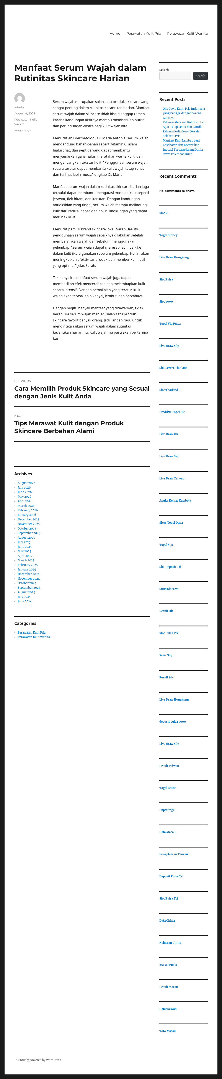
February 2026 (28, 510)
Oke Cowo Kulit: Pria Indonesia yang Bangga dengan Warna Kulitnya (184, 113)
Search (164, 70)
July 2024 (24, 597)
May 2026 (24, 497)
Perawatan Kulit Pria (143, 33)
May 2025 (24, 551)
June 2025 (25, 547)
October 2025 (27, 528)
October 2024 (27, 583)
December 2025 (28, 519)
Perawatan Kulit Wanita (187, 33)
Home (114, 33)
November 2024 (29, 578)
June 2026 (25, 492)
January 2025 (27, 569)
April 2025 (25, 556)
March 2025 (26, 560)
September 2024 (29, 588)
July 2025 (24, 542)
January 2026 (27, 515)
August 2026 (26, 483)
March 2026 (26, 506)
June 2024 (25, 601)
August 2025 (26, 538)
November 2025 (29, 524)
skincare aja (22, 130)
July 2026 (24, 487)
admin (19, 107)
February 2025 (28, 565)
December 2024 (28, 574)
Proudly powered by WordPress (39, 1060)
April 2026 (25, 501)
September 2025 (29, 533)
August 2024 (26, 592)
